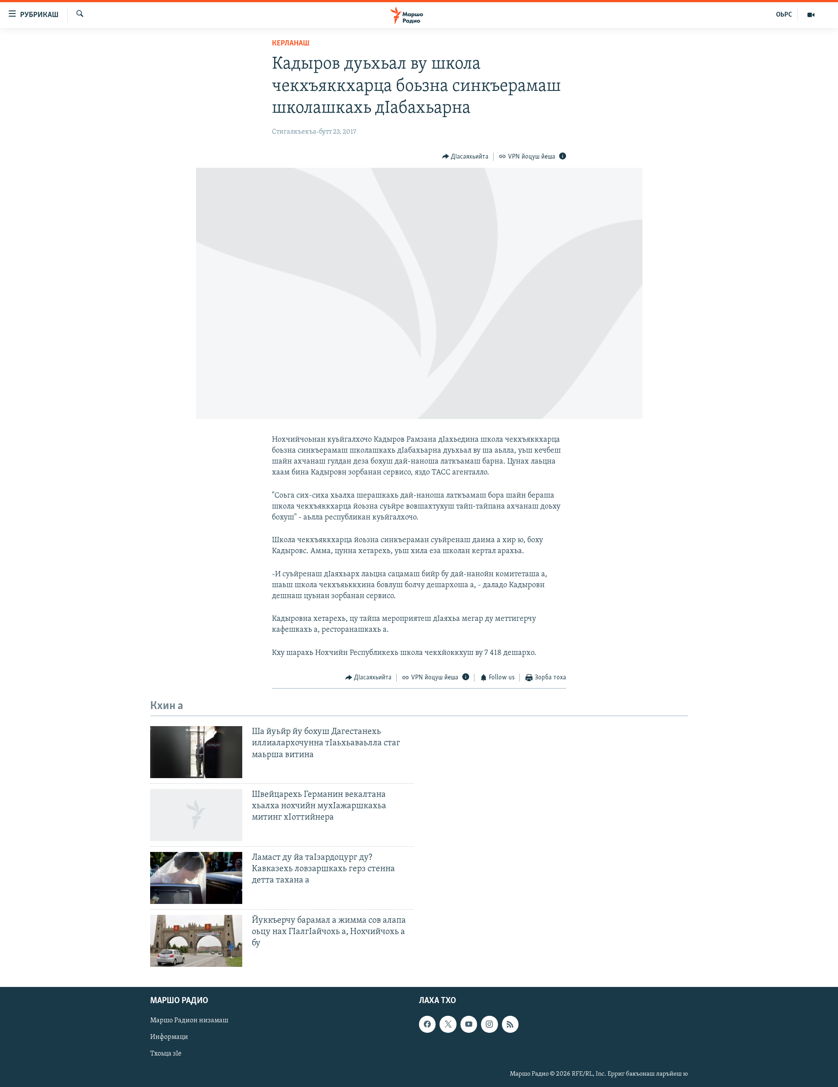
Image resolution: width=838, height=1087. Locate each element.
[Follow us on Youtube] (468, 1024)
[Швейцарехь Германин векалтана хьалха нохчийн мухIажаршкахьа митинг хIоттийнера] (196, 815)
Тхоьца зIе (166, 1053)
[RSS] (510, 1024)
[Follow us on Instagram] (489, 1024)
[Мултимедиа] (811, 15)
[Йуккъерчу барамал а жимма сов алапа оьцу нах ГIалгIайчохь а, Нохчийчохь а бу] (196, 941)
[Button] (465, 157)
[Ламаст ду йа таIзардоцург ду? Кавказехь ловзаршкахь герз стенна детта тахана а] (196, 878)
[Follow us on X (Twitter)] (448, 1024)
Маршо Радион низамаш (189, 1020)
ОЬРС (784, 14)
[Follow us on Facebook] (427, 1024)
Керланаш (290, 44)
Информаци (169, 1037)
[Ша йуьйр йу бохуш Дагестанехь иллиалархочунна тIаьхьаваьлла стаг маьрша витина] (196, 752)
